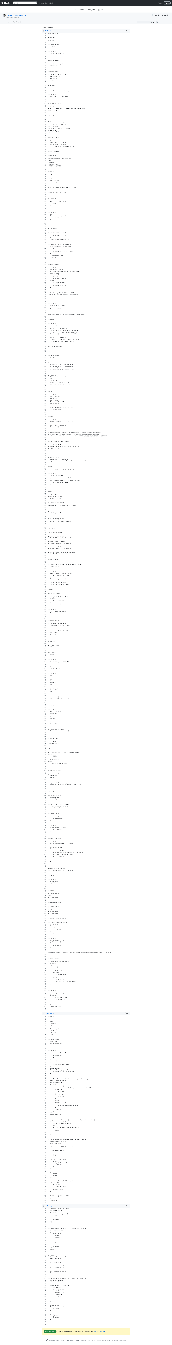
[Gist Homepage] (6, 3)
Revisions (17, 22)
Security (72, 1340)
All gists (41, 3)
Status (77, 1340)
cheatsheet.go (20, 15)
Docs (89, 1340)
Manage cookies (101, 1340)
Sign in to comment (99, 1331)
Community (83, 1340)
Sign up (167, 3)
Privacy (67, 1340)
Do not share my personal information (116, 1340)
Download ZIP (164, 22)
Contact (94, 1340)
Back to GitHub (49, 3)
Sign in (160, 3)
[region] (86, 522)
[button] (154, 22)
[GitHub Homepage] (47, 1340)
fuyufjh (9, 15)
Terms (62, 1340)
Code (7, 22)
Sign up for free (49, 1331)
